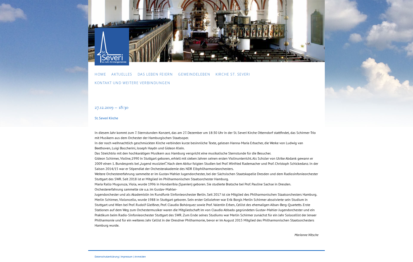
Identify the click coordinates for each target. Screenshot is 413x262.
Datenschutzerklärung (107, 256)
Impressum (127, 256)
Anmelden (140, 256)
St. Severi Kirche (106, 118)
